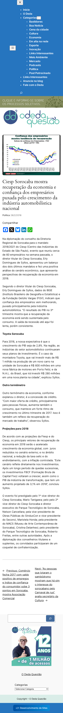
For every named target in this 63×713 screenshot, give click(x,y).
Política (6, 215)
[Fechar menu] (20, 2)
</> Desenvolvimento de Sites (31, 708)
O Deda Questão (32, 674)
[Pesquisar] (50, 618)
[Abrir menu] (13, 48)
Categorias (21, 684)
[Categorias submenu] (39, 17)
